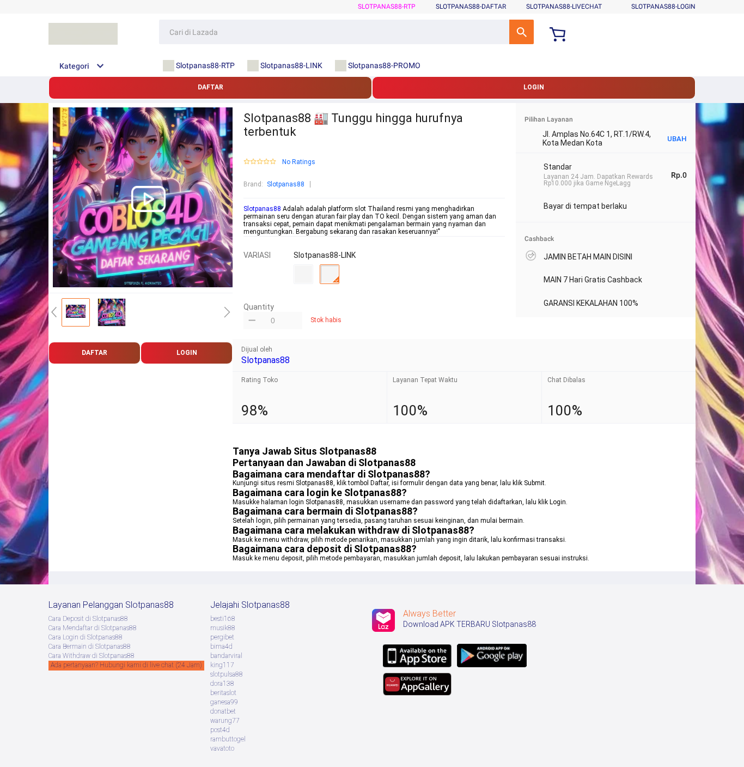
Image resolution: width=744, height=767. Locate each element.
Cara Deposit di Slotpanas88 (88, 619)
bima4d (221, 646)
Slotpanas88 (285, 184)
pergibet (222, 637)
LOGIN (533, 87)
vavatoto (222, 748)
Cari (521, 32)
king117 (222, 665)
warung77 (225, 720)
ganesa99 (224, 702)
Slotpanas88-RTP (387, 6)
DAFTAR (210, 87)
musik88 (222, 628)
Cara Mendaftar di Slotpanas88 (92, 628)
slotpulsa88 (226, 674)
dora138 (222, 683)
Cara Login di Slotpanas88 (85, 637)
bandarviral (226, 656)
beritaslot (223, 693)
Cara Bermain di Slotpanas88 (89, 646)
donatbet (223, 711)
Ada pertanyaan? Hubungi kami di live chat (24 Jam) (126, 665)
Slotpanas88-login (663, 6)
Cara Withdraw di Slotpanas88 (91, 656)
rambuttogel (228, 739)
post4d (220, 730)
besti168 (222, 619)
